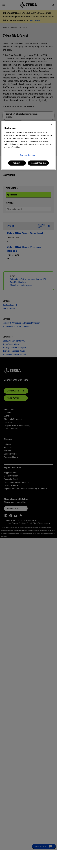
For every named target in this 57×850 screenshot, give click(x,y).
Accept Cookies (38, 163)
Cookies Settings (27, 155)
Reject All (17, 163)
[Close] (52, 124)
